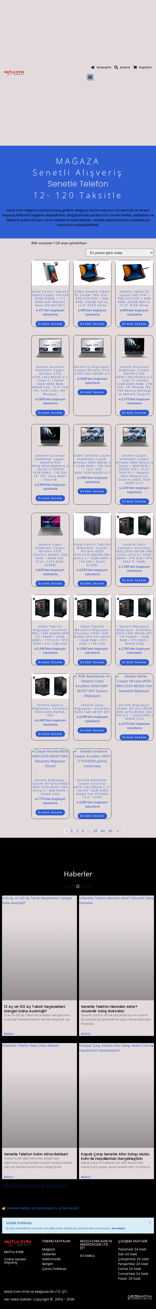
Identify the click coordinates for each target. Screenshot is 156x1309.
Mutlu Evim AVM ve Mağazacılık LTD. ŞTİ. (35, 1291)
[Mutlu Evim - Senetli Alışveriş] (14, 72)
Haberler (78, 873)
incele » (9, 1034)
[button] (90, 77)
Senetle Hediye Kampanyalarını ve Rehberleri (43, 1208)
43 (95, 831)
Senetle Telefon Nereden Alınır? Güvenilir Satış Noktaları (109, 1009)
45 (110, 831)
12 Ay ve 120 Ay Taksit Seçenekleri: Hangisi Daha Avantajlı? (35, 1009)
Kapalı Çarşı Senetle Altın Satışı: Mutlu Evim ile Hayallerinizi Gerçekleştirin (115, 1156)
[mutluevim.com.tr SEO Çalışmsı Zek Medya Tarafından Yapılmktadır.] (140, 1297)
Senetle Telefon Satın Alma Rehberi (36, 1154)
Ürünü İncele (50, 324)
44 (103, 831)
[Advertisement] (78, 30)
